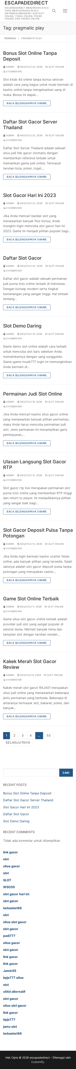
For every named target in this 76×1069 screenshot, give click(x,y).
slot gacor (10, 901)
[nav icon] (65, 11)
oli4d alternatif (14, 992)
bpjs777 (9, 1019)
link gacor (10, 852)
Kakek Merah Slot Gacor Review (29, 664)
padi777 (9, 936)
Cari (66, 772)
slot (6, 859)
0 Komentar (14, 71)
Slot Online (56, 66)
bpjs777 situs (13, 978)
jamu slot (10, 1027)
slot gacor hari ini (16, 894)
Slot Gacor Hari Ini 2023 (29, 195)
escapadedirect (26, 3)
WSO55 (9, 887)
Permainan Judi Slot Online (32, 394)
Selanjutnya (18, 742)
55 (49, 735)
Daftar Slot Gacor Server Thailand (30, 124)
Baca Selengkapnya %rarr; (27, 103)
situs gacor (11, 866)
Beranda (10, 38)
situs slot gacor (15, 922)
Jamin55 (9, 971)
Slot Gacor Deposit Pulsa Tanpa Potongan (38, 533)
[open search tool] (54, 11)
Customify (37, 1061)
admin (10, 66)
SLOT (7, 880)
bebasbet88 (12, 908)
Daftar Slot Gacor (22, 258)
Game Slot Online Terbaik (31, 599)
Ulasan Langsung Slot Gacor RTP (34, 464)
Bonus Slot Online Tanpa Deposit (30, 56)
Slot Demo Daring (22, 326)
